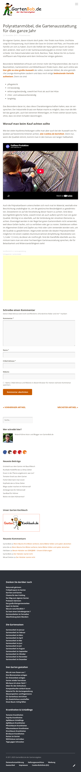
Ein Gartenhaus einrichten (16, 696)
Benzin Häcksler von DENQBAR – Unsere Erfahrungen (32, 550)
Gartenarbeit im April (14, 638)
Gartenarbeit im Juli (14, 646)
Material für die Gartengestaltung (19, 691)
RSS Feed (25, 452)
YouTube (15, 452)
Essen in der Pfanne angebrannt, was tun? (18, 473)
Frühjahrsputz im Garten (16, 590)
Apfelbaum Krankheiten (15, 723)
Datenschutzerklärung (15, 762)
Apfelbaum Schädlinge (15, 720)
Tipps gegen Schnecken (15, 742)
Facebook (5, 452)
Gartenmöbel (16, 254)
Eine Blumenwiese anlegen (16, 675)
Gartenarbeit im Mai (14, 641)
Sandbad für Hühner (10, 493)
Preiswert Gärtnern (13, 601)
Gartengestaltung (20, 251)
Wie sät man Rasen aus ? (15, 672)
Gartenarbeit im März (14, 635)
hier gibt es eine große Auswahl (18, 70)
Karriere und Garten (14, 593)
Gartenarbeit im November (16, 657)
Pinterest (20, 452)
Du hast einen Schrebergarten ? (18, 611)
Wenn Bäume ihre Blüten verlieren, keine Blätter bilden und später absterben (42, 544)
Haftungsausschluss (36, 762)
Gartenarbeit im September (17, 651)
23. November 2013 (10, 35)
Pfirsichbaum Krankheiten (16, 726)
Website (6, 372)
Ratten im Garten (13, 736)
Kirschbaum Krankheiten (16, 731)
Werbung (51, 762)
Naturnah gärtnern (13, 587)
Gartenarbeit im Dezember (16, 659)
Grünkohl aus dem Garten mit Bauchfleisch (19, 466)
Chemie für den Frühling (15, 595)
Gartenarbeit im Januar (15, 630)
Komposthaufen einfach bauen (18, 688)
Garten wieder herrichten (16, 680)
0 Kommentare (24, 35)
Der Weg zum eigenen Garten (17, 598)
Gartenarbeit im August (15, 649)
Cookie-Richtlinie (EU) (40, 765)
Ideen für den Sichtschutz (16, 686)
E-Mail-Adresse (9, 361)
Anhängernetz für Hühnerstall (14, 490)
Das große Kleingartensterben (18, 603)
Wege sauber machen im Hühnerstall (17, 486)
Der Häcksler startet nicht (23, 554)
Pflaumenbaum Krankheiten (17, 728)
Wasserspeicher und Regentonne (19, 694)
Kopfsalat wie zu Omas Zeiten (14, 483)
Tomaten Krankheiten (14, 715)
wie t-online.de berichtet (52, 133)
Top (73, 765)
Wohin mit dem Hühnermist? (13, 497)
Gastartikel (10, 765)
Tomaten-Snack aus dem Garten (15, 476)
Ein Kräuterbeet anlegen (15, 678)
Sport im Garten (12, 606)
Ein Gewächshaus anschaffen (17, 699)
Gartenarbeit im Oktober (16, 654)
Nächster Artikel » (67, 407)
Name (6, 350)
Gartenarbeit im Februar (15, 632)
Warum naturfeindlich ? (15, 609)
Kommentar (8, 318)
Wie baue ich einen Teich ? (16, 683)
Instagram (10, 452)
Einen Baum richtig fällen (16, 702)
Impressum (23, 765)
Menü (76, 4)
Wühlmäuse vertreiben (15, 739)
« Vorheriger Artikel (14, 407)
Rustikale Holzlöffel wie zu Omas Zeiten (17, 470)
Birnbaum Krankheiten (15, 734)
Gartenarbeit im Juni (14, 643)
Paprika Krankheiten (14, 718)
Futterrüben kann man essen (14, 480)
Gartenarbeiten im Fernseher (17, 614)
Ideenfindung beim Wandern (17, 617)
